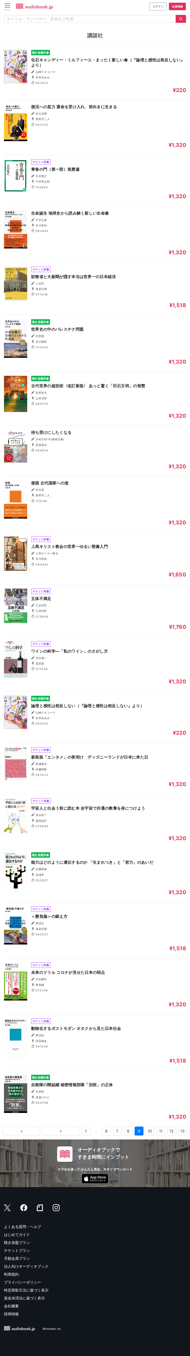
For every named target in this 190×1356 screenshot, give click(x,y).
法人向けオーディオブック (26, 1266)
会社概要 (11, 1306)
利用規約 (11, 1274)
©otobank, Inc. (52, 1329)
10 (150, 1131)
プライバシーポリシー (22, 1282)
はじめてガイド (17, 1234)
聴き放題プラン (17, 1242)
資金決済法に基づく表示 (24, 1298)
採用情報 (11, 1314)
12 (171, 1131)
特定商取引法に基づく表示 (26, 1290)
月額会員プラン (17, 1258)
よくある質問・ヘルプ (22, 1226)
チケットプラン (17, 1250)
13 (182, 1131)
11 (161, 1131)
